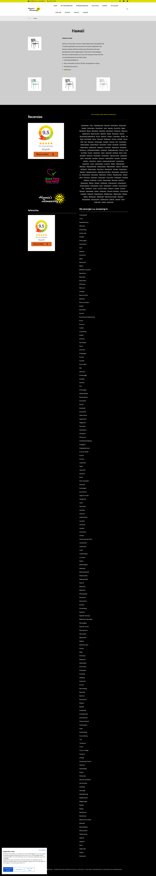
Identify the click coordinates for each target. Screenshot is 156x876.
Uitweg (116, 188)
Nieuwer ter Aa (84, 626)
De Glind (81, 339)
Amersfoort (99, 128)
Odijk (81, 177)
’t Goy (81, 218)
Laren (82, 158)
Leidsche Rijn (109, 158)
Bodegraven (86, 134)
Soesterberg (107, 186)
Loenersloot (120, 161)
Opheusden (101, 177)
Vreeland (83, 194)
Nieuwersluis (86, 175)
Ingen (103, 153)
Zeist (123, 199)
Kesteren (89, 155)
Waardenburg (98, 194)
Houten (121, 150)
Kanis (121, 153)
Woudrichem (95, 199)
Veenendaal (89, 191)
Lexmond (124, 158)
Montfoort (100, 169)
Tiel (83, 188)
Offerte (67, 12)
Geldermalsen (84, 144)
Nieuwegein (115, 172)
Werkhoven (92, 197)
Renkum (121, 180)
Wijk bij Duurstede (111, 197)
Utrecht (122, 188)
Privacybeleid (42, 850)
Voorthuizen (124, 191)
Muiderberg (123, 169)
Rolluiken (95, 5)
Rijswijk (97, 183)
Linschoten (92, 161)
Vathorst (82, 191)
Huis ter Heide (83, 452)
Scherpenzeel (112, 183)
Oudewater (117, 177)
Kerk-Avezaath (84, 481)
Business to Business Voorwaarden (90, 869)
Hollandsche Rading (93, 150)
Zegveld (117, 199)
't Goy (91, 125)
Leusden (117, 158)
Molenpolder (92, 169)
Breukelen (115, 134)
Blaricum (124, 131)
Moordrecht (108, 169)
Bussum (103, 136)
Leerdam (95, 158)
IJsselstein (96, 153)
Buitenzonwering (67, 5)
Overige (85, 12)
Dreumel (100, 139)
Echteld (119, 139)
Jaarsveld (109, 153)
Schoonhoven (122, 183)
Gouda (109, 144)
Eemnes (111, 142)
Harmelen (108, 147)
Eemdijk (105, 142)
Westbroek (100, 197)
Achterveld (122, 125)
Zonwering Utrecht (85, 761)
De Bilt (123, 136)
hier (24, 863)
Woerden (120, 197)
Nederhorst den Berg (104, 172)
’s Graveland (83, 215)
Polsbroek (93, 180)
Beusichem (109, 131)
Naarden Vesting (91, 172)
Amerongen (91, 128)
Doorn (94, 139)
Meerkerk (125, 166)
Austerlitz (117, 128)
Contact (76, 12)
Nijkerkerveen (117, 175)
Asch (105, 128)
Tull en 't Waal (102, 188)
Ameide (84, 128)
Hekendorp (115, 147)
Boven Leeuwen (84, 302)
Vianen (96, 191)
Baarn (123, 128)
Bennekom (95, 131)
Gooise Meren (94, 144)
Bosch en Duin (95, 134)
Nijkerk (109, 175)
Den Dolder (87, 139)
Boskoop (103, 134)
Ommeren (87, 177)
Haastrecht (92, 147)
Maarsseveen (101, 166)
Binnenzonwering (82, 5)
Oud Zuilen (109, 177)
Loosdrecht (85, 164)
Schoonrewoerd (84, 186)
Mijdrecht (84, 169)
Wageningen (117, 194)
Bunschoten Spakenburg (87, 136)
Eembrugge (98, 142)
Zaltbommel (104, 199)
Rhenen (91, 183)
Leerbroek (88, 158)
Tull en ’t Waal (83, 750)
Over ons (58, 12)
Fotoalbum (114, 5)
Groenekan (123, 144)
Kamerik (115, 153)
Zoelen (104, 202)
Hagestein (100, 147)
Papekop (86, 180)
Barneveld (82, 131)
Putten (100, 180)
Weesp (86, 197)
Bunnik (122, 134)
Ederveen (91, 142)
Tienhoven (88, 188)
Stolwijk (115, 186)
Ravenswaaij (107, 180)
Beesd (89, 131)
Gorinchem (103, 144)
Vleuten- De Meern (113, 191)
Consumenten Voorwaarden (112, 869)
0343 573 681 (52, 1)
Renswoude (84, 183)
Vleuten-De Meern (85, 780)
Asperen (110, 128)
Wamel (125, 194)
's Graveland (84, 125)
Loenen (99, 161)
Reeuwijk (115, 180)
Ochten (125, 175)
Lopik (92, 164)
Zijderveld (97, 202)
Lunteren (107, 164)
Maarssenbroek (91, 166)
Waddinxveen (108, 194)
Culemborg (116, 136)
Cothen (109, 136)
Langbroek (123, 155)
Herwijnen (123, 147)
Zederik (111, 199)
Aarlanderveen (98, 125)
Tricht (95, 188)
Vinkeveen (103, 191)
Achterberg (114, 125)
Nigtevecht (102, 175)
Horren (104, 5)
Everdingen (122, 142)
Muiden (115, 169)
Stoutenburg (123, 186)
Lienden (85, 161)
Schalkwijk (103, 183)
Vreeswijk (90, 194)
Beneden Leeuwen (85, 270)
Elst (116, 142)
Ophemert (94, 177)
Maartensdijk (111, 166)
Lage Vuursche (114, 155)
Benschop (102, 131)
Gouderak (115, 144)
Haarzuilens (84, 147)
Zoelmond (110, 202)
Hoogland (104, 150)
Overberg (125, 177)
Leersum (101, 158)
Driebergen (107, 139)
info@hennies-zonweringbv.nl (37, 1)
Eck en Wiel (82, 364)
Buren (98, 136)
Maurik (118, 166)
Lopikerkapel (99, 164)
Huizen (90, 153)
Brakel (109, 134)
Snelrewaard (94, 186)
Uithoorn (110, 188)
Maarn (113, 164)
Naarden (82, 172)
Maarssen (83, 166)
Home (55, 5)
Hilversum (83, 150)
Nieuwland (94, 175)
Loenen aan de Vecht (109, 161)
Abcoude (107, 125)
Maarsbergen (120, 164)
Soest (101, 186)
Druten (114, 139)
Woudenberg (86, 199)
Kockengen (97, 155)
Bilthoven (117, 131)
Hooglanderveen (113, 150)
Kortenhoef (105, 155)
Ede (85, 142)
